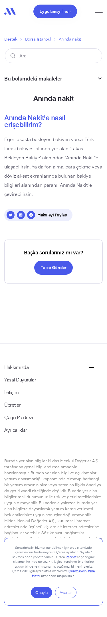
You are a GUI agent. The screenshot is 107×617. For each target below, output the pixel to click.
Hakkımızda (16, 367)
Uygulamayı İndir (55, 11)
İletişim (11, 392)
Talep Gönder (53, 267)
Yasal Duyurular (20, 379)
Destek (10, 39)
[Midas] (10, 11)
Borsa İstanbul (38, 39)
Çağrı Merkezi (18, 417)
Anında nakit (70, 39)
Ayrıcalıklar (15, 430)
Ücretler (12, 404)
